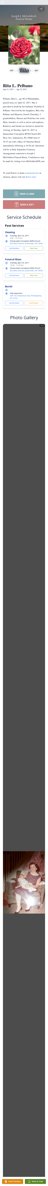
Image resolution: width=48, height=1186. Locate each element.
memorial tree (32, 172)
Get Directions (14, 248)
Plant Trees (34, 248)
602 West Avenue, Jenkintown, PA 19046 (26, 243)
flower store (31, 176)
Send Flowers (33, 303)
